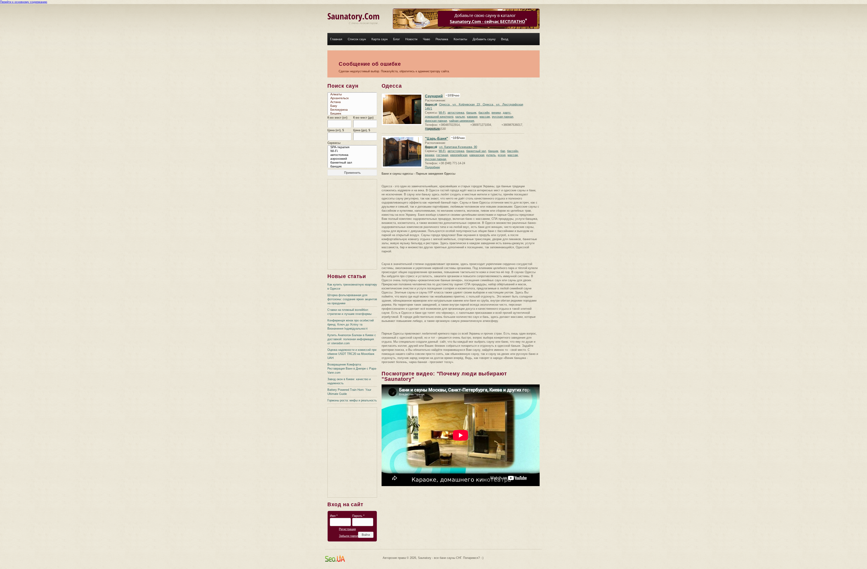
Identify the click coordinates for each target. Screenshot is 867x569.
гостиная (442, 155)
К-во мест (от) (337, 117)
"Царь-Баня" (436, 138)
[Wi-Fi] (353, 151)
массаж (485, 116)
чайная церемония (461, 120)
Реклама (442, 39)
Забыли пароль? (350, 536)
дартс (507, 112)
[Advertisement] (352, 224)
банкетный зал (476, 151)
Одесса (430, 104)
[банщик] (353, 166)
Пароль (358, 515)
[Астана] (353, 102)
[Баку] (353, 106)
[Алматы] (353, 94)
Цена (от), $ (335, 130)
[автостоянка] (353, 155)
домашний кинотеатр (439, 116)
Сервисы (333, 143)
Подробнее (432, 129)
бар (502, 151)
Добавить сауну (484, 39)
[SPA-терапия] (353, 147)
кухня (502, 155)
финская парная (436, 120)
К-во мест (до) (363, 117)
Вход (504, 39)
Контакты (460, 39)
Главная (336, 39)
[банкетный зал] (353, 162)
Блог (396, 39)
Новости (411, 39)
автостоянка (455, 112)
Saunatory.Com (353, 16)
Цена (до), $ (361, 130)
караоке (472, 116)
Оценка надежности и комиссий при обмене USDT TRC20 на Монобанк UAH (351, 354)
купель (491, 155)
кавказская (476, 155)
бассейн (483, 112)
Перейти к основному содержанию (23, 2)
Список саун (357, 39)
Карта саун (379, 39)
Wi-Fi (442, 112)
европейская (458, 155)
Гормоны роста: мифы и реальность (352, 400)
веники (496, 112)
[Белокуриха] (353, 110)
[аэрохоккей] (353, 159)
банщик (471, 112)
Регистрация (347, 529)
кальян (460, 116)
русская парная (502, 116)
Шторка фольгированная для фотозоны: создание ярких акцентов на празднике (352, 299)
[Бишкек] (353, 113)
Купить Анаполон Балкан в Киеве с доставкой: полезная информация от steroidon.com (351, 339)
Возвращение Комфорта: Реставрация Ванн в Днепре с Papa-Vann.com (352, 368)
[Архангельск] (353, 98)
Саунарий (434, 96)
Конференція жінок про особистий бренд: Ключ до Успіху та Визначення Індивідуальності (350, 324)
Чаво (426, 39)
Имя (334, 515)
